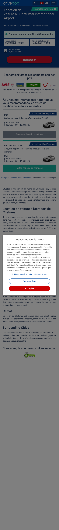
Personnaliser (29, 281)
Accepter (29, 288)
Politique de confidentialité (22, 274)
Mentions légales (40, 274)
